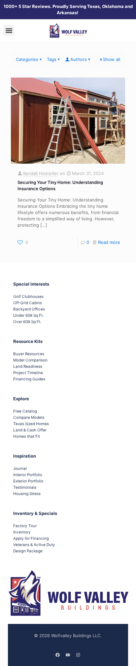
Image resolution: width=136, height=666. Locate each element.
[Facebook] (57, 655)
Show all (111, 59)
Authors (78, 59)
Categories (27, 59)
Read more (109, 242)
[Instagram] (78, 655)
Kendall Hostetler (40, 173)
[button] (8, 30)
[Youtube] (68, 655)
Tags (51, 59)
